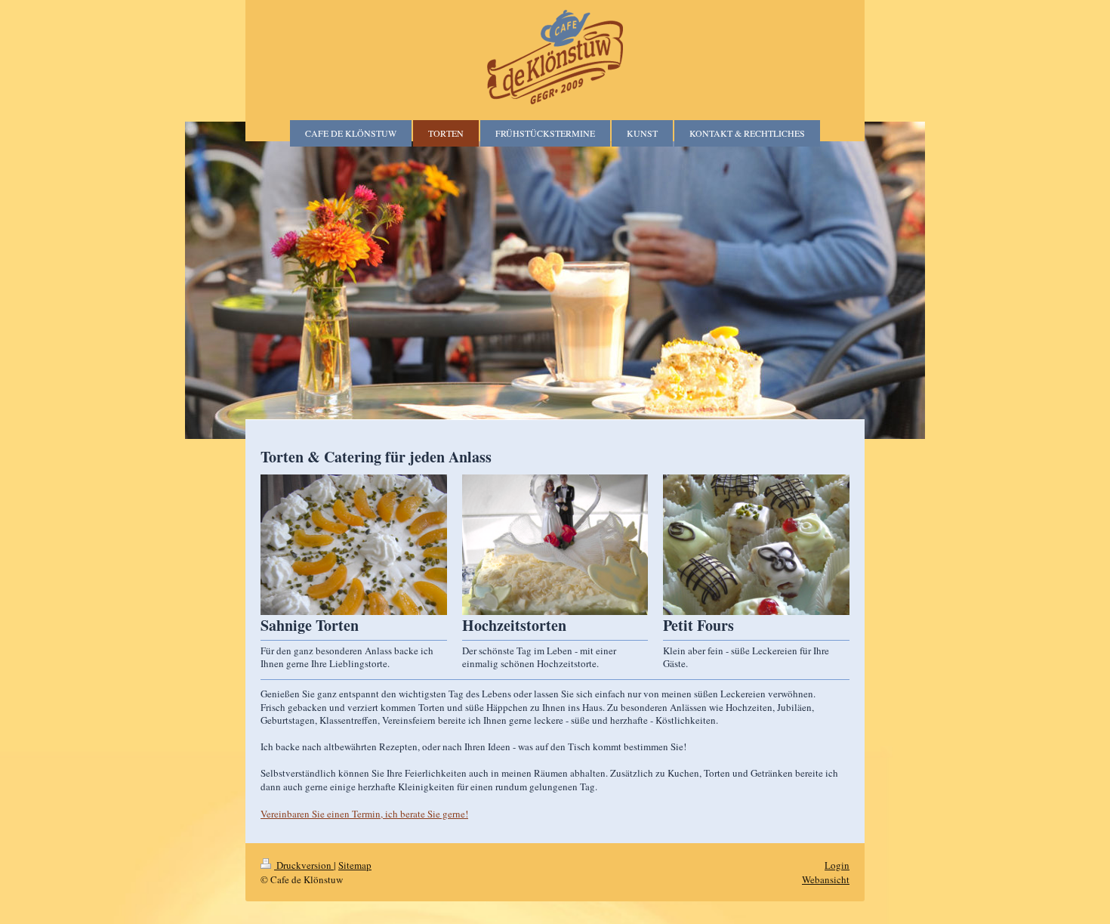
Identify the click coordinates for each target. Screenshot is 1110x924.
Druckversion (304, 865)
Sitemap (355, 865)
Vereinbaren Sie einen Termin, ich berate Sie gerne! (364, 813)
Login (837, 865)
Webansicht (825, 879)
